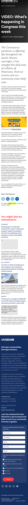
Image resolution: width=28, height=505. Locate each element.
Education (7, 471)
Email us (3, 408)
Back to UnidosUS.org (8, 5)
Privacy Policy (5, 498)
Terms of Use (15, 498)
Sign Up (8, 479)
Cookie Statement (20, 501)
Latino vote (7, 473)
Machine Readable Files (7, 499)
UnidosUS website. (16, 129)
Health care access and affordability (14, 468)
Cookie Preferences (7, 501)
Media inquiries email (7, 410)
